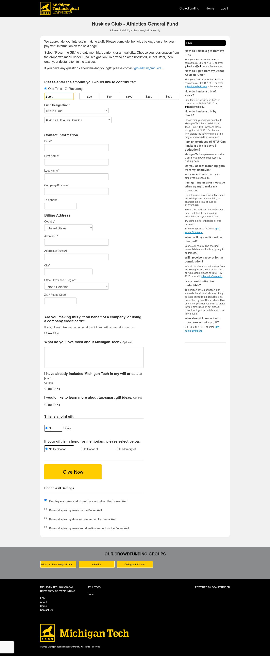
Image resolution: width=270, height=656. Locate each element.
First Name (51, 156)
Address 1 (51, 236)
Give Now (73, 471)
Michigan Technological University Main (58, 564)
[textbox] (77, 120)
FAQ (42, 598)
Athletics (96, 564)
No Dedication (57, 449)
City (47, 265)
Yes (49, 333)
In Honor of (90, 449)
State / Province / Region (60, 280)
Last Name (51, 170)
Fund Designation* (57, 105)
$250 (149, 96)
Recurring (76, 89)
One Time (55, 89)
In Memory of (127, 449)
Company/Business (56, 185)
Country (49, 221)
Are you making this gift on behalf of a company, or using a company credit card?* (92, 319)
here (196, 161)
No (58, 333)
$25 (89, 96)
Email (48, 141)
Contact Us (46, 610)
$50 (109, 96)
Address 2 (50, 251)
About (43, 602)
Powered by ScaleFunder (212, 587)
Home (210, 8)
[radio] (58, 449)
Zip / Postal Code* (55, 295)
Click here (195, 174)
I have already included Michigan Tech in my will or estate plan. (93, 376)
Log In (225, 8)
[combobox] (76, 110)
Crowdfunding (189, 8)
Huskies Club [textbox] (54, 111)
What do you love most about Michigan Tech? (83, 342)
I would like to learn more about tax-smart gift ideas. (88, 397)
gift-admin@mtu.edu (196, 66)
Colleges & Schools (135, 564)
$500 (169, 96)
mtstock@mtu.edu (194, 106)
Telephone (51, 200)
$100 (129, 96)
